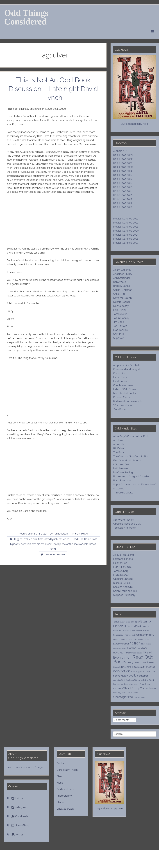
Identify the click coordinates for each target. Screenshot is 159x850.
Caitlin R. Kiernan (122, 289)
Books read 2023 (123, 154)
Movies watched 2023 (126, 218)
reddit (136, 684)
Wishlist (19, 834)
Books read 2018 (122, 174)
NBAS (122, 666)
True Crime (133, 693)
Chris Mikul (119, 293)
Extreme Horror (121, 643)
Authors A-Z (120, 150)
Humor (127, 652)
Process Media (121, 397)
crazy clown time (33, 539)
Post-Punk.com (122, 480)
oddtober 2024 (146, 680)
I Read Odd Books (80, 539)
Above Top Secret (123, 554)
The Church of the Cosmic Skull (131, 456)
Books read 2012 (122, 199)
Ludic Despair (121, 575)
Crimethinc (119, 373)
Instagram (20, 807)
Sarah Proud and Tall (125, 590)
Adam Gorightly (122, 269)
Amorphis (118, 444)
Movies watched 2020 (126, 230)
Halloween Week (119, 648)
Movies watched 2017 (125, 242)
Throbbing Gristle (123, 492)
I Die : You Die (121, 464)
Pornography (118, 684)
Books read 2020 (123, 166)
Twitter (18, 798)
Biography (135, 622)
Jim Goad (118, 321)
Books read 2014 (122, 191)
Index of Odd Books (124, 389)
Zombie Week (139, 697)
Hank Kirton (120, 310)
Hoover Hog (120, 562)
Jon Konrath (120, 325)
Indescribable (136, 653)
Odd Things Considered (26, 17)
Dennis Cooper (121, 301)
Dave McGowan (122, 297)
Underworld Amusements (128, 401)
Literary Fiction (133, 663)
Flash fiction (146, 644)
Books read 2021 (122, 163)
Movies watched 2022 (126, 222)
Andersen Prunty (122, 273)
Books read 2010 (122, 207)
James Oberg (121, 571)
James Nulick (120, 314)
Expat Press (120, 377)
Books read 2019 (122, 170)
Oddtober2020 (132, 680)
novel (123, 676)
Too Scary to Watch (124, 527)
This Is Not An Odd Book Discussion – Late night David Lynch (53, 88)
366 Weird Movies (123, 519)
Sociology (117, 693)
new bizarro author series (141, 666)
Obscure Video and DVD (127, 523)
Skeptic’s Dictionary (124, 595)
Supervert (118, 338)
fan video (64, 539)
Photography (64, 795)
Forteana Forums (123, 558)
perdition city (28, 544)
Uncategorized (123, 697)
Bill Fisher (118, 448)
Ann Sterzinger (121, 277)
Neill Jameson (121, 468)
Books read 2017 (122, 178)
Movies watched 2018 (125, 238)
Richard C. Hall (121, 582)
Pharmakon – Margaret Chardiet (131, 476)
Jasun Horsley (121, 318)
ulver (53, 549)
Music (84, 533)
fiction (135, 643)
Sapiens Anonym (123, 586)
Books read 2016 (122, 183)
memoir (144, 662)
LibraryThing (21, 825)
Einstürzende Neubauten (127, 460)
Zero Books (120, 409)
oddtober (142, 675)
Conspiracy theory (143, 634)
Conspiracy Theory (67, 769)
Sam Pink (118, 334)
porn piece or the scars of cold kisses (75, 544)
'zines (116, 621)
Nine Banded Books (124, 393)
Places (60, 802)
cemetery (136, 631)
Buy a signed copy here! (134, 123)
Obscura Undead (123, 578)
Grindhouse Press (123, 385)
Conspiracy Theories (122, 635)
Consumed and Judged (126, 369)
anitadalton (61, 533)
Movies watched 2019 (125, 234)
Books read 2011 (122, 203)
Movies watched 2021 (125, 226)
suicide (124, 693)
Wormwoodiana (122, 405)
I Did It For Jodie (122, 566)
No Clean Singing (123, 472)
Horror (131, 648)
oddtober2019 (119, 680)
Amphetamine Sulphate (126, 365)
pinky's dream (44, 544)
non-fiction (121, 671)
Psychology (129, 684)
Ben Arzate (119, 281)
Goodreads (21, 816)
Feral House (120, 381)
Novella (131, 675)
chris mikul (145, 630)
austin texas (125, 622)
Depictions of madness (122, 639)
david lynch (51, 539)
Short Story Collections (139, 688)
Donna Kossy (121, 306)
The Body (119, 452)
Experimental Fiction (141, 639)
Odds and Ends (65, 789)
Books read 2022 (123, 159)
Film (77, 533)
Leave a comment (55, 554)
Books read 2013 (122, 195)
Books (60, 763)
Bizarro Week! (133, 626)
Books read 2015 (122, 187)
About (31, 767)
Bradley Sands (121, 285)
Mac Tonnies (120, 330)
